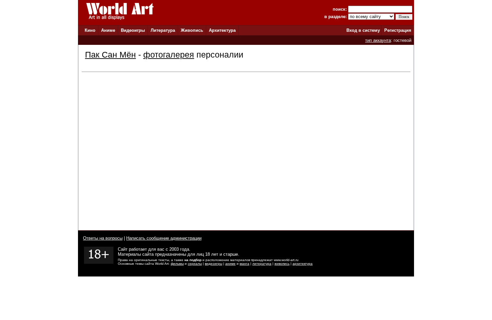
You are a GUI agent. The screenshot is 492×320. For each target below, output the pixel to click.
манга (244, 263)
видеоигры (213, 263)
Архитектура (222, 30)
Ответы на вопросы (102, 238)
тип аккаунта (378, 40)
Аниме (108, 30)
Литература (163, 30)
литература (261, 263)
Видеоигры (133, 30)
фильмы (177, 263)
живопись (282, 263)
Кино (90, 30)
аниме (230, 263)
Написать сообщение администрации (163, 238)
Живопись (192, 30)
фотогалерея (168, 54)
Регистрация (397, 30)
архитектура (303, 263)
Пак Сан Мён (110, 54)
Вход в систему (363, 30)
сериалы (195, 263)
